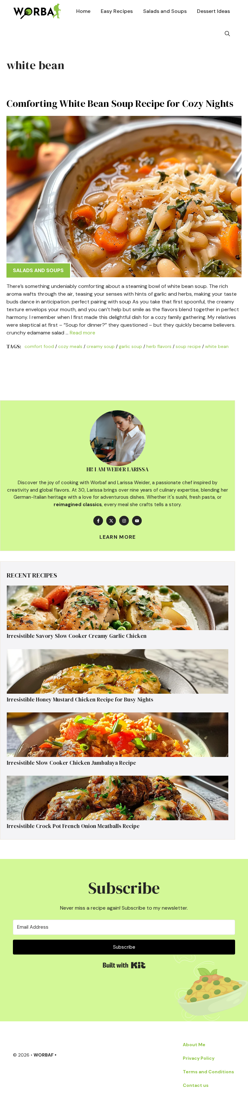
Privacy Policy (198, 1058)
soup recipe (188, 346)
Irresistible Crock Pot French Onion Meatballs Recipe (73, 826)
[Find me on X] (111, 521)
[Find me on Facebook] (98, 521)
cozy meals (70, 346)
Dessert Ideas (213, 11)
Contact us (196, 1085)
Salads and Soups (165, 11)
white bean (217, 346)
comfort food (39, 346)
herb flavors (158, 346)
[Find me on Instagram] (124, 521)
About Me (194, 1044)
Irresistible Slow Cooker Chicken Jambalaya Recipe (71, 763)
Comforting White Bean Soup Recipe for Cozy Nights (119, 103)
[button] (227, 34)
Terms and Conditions (208, 1072)
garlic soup (130, 346)
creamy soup (101, 346)
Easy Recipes (117, 11)
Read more (82, 332)
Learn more (117, 537)
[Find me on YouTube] (137, 521)
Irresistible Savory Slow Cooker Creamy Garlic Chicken (77, 636)
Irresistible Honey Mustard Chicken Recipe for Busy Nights (80, 699)
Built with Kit (124, 965)
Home (83, 11)
